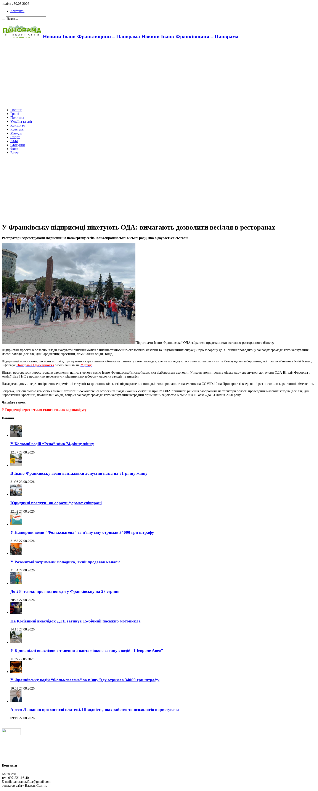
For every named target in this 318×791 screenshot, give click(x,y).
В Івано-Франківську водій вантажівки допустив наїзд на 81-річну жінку (79, 473)
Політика (17, 117)
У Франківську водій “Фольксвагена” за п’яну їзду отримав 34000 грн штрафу (84, 680)
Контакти (17, 11)
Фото (14, 149)
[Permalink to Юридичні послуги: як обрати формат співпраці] (16, 494)
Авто (14, 141)
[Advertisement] (131, 74)
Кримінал (17, 125)
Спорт (15, 137)
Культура (17, 129)
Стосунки (17, 145)
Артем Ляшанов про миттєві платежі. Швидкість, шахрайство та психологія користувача (94, 709)
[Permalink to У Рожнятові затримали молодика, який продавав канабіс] (16, 553)
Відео (14, 152)
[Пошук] (3, 19)
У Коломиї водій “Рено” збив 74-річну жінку (52, 444)
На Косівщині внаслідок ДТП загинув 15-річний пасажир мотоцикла (75, 621)
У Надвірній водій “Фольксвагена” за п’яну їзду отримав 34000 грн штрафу (82, 532)
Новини (16, 110)
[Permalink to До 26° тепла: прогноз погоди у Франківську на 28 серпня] (16, 583)
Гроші (14, 114)
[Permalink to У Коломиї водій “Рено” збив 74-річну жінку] (16, 435)
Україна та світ (21, 121)
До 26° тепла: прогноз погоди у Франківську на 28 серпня (64, 591)
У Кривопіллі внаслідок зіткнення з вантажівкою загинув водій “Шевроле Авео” (86, 650)
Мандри (16, 133)
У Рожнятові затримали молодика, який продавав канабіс (65, 562)
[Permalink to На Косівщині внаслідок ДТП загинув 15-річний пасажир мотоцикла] (16, 612)
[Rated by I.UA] (11, 734)
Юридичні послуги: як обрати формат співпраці (56, 503)
